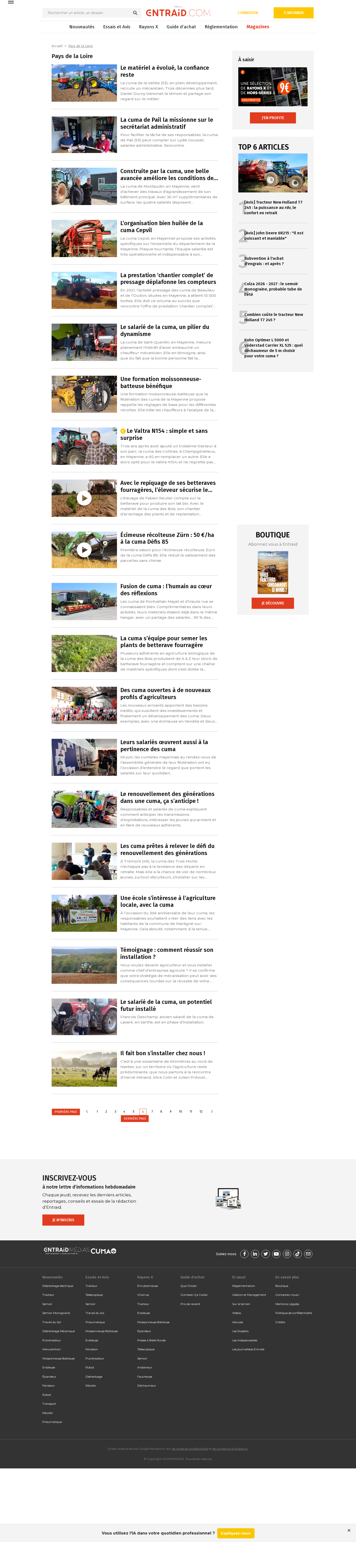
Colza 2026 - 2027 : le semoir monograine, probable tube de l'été (273, 289)
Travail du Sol (51, 1322)
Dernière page (135, 1118)
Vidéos (236, 1313)
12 (201, 1111)
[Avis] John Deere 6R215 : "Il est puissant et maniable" (273, 235)
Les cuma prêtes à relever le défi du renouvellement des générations (167, 849)
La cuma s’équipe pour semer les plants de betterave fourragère (163, 642)
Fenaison (48, 1385)
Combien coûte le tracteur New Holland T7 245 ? (273, 317)
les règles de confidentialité (190, 1448)
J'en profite (273, 117)
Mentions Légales (287, 1304)
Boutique (281, 1286)
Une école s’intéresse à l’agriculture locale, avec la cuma (168, 901)
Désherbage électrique (57, 1286)
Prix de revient (190, 1304)
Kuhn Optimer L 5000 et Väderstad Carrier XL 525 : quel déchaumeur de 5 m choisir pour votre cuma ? (273, 348)
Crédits (280, 1322)
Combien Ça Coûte (193, 1295)
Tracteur (48, 1295)
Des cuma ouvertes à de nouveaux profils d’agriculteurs (165, 694)
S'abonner (294, 12)
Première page (65, 1112)
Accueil (57, 46)
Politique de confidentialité (293, 1313)
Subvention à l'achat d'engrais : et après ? (264, 261)
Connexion (248, 12)
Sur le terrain (241, 1304)
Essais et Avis (116, 27)
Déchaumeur (146, 1385)
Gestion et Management (249, 1295)
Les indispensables (244, 1340)
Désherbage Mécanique (58, 1331)
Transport (49, 1403)
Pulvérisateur (51, 1340)
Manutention (51, 1349)
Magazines (258, 27)
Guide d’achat (181, 27)
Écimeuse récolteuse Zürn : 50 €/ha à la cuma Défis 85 (167, 538)
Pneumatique (52, 1422)
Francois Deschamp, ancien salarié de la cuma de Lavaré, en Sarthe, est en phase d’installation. (167, 1019)
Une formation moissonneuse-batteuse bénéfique (160, 382)
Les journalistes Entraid (248, 1349)
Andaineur (144, 1367)
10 (180, 1111)
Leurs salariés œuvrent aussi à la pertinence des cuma (164, 746)
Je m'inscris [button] (63, 1220)
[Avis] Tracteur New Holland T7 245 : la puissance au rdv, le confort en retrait (273, 207)
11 (191, 1111)
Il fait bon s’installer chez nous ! (162, 1053)
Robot (46, 1395)
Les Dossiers (240, 1331)
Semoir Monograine (56, 1313)
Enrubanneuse (147, 1286)
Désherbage (93, 1376)
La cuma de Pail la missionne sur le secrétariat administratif (166, 123)
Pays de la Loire (80, 46)
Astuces (237, 1322)
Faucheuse (144, 1376)
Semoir (47, 1304)
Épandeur (49, 1376)
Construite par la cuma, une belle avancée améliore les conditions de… (169, 175)
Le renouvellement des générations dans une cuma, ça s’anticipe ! (167, 797)
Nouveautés (81, 27)
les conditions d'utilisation (230, 1448)
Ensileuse (48, 1367)
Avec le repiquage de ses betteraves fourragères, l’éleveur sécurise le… (168, 486)
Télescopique (94, 1295)
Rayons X (148, 27)
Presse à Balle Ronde (151, 1340)
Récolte (47, 1413)
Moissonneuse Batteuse (58, 1358)
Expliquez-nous (236, 1533)
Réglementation (221, 27)
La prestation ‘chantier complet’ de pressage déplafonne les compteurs (168, 279)
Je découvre (273, 603)
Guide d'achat (192, 1277)
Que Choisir (188, 1286)
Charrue (143, 1295)
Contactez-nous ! (287, 1295)
